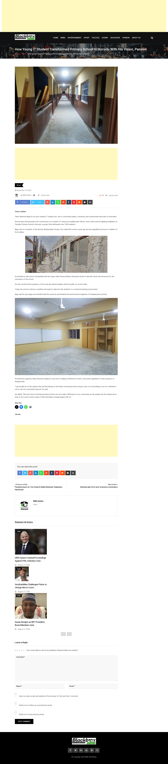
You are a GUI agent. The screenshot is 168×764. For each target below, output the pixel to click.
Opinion (125, 38)
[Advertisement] (84, 16)
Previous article (21, 484)
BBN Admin (38, 501)
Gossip (105, 38)
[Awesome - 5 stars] (24, 650)
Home (55, 38)
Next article (112, 484)
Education (115, 38)
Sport (86, 38)
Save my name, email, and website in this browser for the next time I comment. (48, 696)
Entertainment (74, 38)
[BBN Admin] (34, 195)
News (63, 38)
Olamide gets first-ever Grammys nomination (99, 487)
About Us (136, 38)
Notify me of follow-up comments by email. (35, 705)
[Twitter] (25, 473)
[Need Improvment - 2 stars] (17, 650)
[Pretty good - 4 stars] (22, 650)
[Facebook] (19, 473)
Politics (95, 38)
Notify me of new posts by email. (31, 714)
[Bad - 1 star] (15, 650)
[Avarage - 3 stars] (19, 650)
